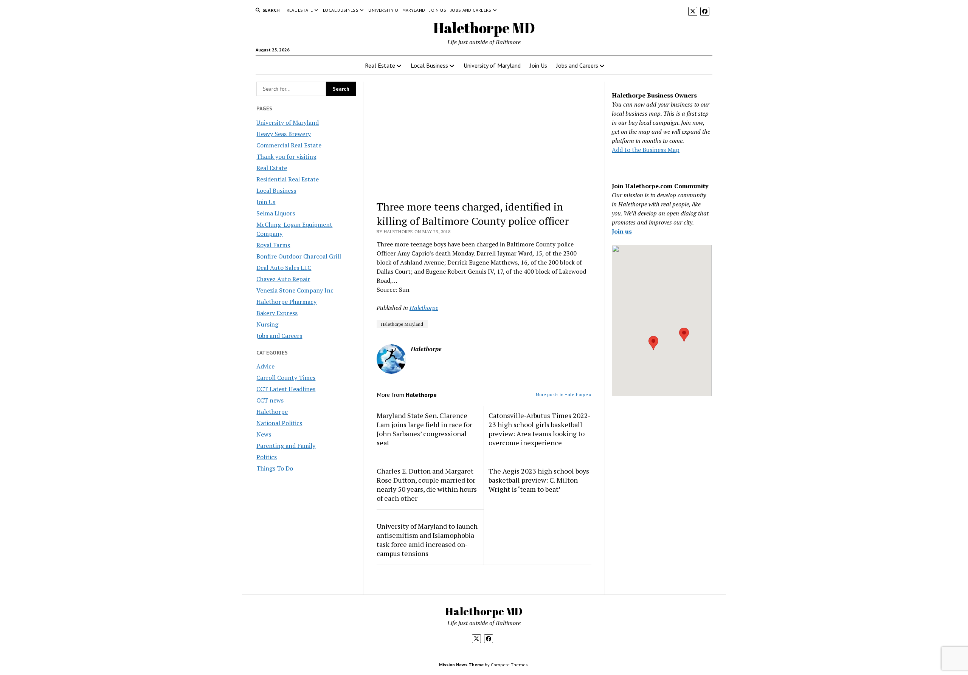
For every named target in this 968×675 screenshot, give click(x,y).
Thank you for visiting (286, 156)
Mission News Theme (461, 664)
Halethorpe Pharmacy (286, 301)
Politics (266, 457)
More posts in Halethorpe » (563, 394)
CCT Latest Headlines (285, 389)
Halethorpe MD (484, 27)
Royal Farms (273, 245)
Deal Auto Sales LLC (283, 267)
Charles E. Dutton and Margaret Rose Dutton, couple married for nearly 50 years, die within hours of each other (427, 484)
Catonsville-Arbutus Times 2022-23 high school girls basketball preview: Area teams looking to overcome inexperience (540, 429)
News (263, 434)
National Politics (279, 423)
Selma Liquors (275, 213)
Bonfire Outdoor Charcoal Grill (298, 256)
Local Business (340, 10)
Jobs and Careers (471, 10)
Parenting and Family (285, 445)
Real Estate (300, 10)
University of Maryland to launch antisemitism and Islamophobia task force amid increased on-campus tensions (427, 540)
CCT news (270, 400)
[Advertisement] (484, 137)
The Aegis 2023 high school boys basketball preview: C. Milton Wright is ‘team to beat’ (539, 480)
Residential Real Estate (287, 179)
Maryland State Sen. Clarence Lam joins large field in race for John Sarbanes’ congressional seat (424, 429)
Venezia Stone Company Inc (295, 290)
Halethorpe (272, 411)
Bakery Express (277, 313)
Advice (265, 366)
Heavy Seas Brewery (283, 134)
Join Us (438, 10)
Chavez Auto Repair (283, 279)
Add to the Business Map (645, 150)
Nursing (267, 324)
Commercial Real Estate (288, 145)
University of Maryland (396, 10)
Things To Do (274, 468)
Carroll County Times (285, 377)
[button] (653, 343)
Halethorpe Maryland (402, 324)
